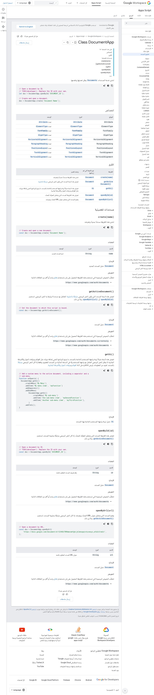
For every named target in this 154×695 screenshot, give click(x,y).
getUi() (109, 188)
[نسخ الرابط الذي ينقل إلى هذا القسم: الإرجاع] (106, 261)
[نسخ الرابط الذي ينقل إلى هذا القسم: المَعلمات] (105, 242)
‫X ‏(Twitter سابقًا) (38, 663)
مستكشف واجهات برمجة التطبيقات (70, 666)
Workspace (139, 3)
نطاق (55, 277)
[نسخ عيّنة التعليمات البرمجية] (112, 86)
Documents (92, 80)
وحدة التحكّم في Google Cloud (71, 663)
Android (89, 680)
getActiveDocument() (107, 182)
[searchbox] (138, 23)
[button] (138, 39)
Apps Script (96, 3)
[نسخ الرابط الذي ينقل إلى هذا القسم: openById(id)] (95, 430)
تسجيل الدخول (7, 3)
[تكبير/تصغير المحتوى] (100, 49)
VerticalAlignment (73, 157)
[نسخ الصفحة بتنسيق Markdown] (68, 42)
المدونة (42, 655)
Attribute (77, 122)
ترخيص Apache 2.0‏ (29, 609)
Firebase (66, 680)
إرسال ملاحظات (24, 43)
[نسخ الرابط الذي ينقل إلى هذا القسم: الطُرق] (106, 164)
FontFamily (77, 131)
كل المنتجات (83, 3)
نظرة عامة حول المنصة (112, 655)
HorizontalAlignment (72, 139)
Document (89, 177)
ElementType (76, 126)
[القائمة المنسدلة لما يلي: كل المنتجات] (77, 3)
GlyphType (77, 135)
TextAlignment (75, 152)
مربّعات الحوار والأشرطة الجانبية (59, 365)
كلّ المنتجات (21, 680)
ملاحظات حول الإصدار (112, 663)
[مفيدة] (21, 36)
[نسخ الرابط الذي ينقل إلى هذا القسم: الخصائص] (102, 110)
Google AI (33, 680)
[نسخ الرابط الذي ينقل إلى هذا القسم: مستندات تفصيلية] (92, 209)
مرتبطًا (20, 362)
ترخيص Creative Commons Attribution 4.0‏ (82, 609)
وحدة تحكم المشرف (75, 655)
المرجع (131, 15)
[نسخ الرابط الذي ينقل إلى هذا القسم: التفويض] (105, 272)
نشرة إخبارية (40, 659)
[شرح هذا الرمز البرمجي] (104, 86)
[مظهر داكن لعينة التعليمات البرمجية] (108, 86)
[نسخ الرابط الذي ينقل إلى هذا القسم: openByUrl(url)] (92, 510)
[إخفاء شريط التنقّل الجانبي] (125, 690)
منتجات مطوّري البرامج (112, 659)
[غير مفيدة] (18, 36)
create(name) (107, 177)
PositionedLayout (74, 148)
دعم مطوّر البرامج (113, 666)
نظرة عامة (148, 15)
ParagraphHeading (74, 144)
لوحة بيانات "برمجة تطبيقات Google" (69, 659)
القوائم (74, 365)
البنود (117, 690)
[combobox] (46, 3)
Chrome (78, 680)
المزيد (70, 3)
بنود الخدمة (115, 670)
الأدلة (139, 15)
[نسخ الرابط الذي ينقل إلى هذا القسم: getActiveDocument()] (86, 291)
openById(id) (107, 195)
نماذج (123, 15)
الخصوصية (110, 690)
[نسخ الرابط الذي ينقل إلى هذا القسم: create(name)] (95, 217)
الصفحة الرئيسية (110, 3)
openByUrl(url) (106, 199)
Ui (93, 188)
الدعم (115, 15)
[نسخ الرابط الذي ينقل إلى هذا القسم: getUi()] (101, 354)
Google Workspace (94, 36)
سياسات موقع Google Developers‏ (94, 612)
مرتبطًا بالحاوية (43, 182)
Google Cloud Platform (50, 680)
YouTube (40, 666)
